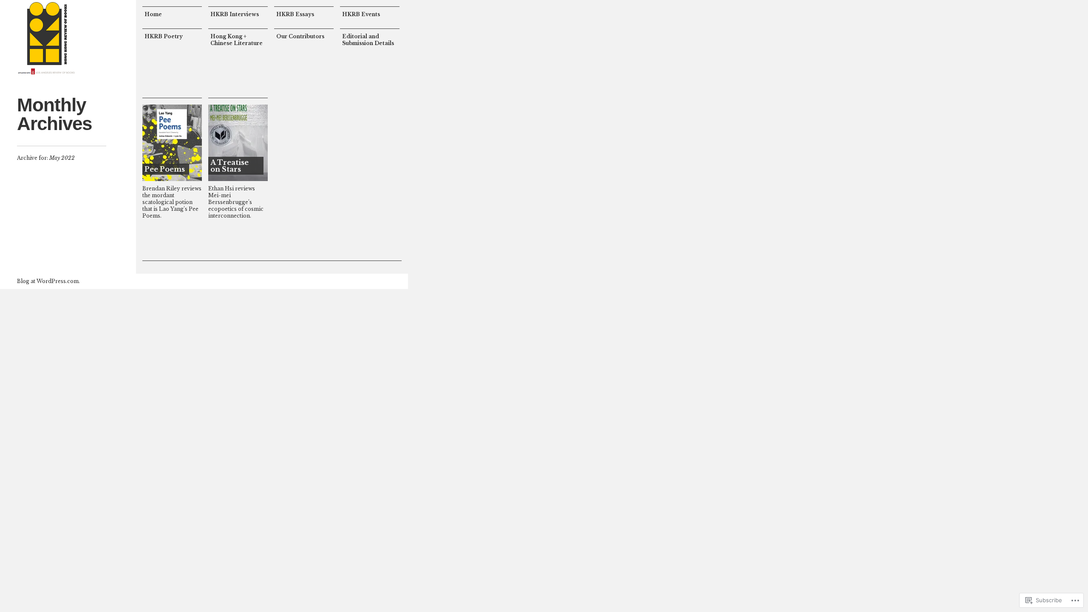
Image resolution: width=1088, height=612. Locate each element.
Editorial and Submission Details (368, 39)
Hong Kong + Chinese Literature (236, 39)
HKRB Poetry (163, 36)
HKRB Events (361, 14)
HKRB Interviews (234, 14)
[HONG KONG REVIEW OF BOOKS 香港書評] (46, 38)
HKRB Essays (295, 14)
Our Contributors (300, 36)
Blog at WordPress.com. (48, 281)
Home (153, 14)
